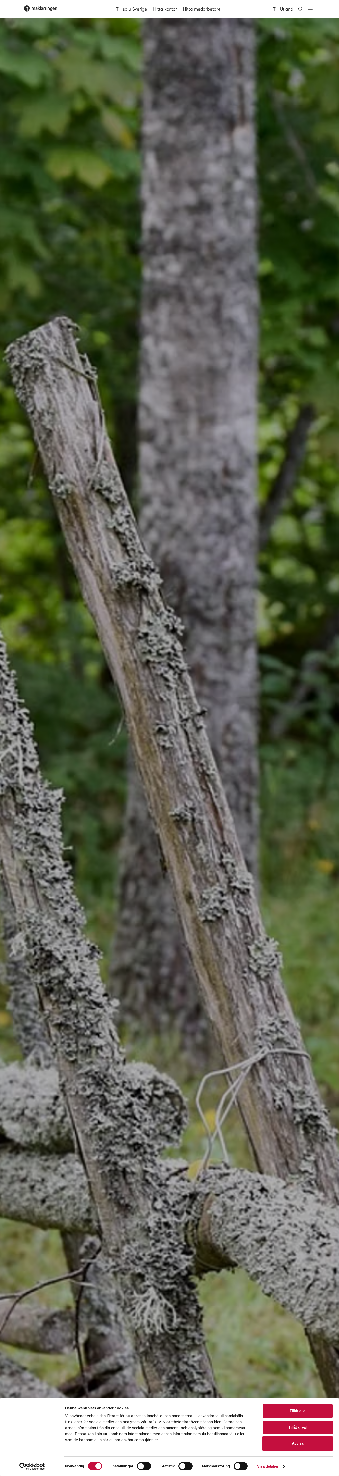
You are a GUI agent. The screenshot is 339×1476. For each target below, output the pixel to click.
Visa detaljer (268, 1466)
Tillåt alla (297, 1411)
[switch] (144, 1466)
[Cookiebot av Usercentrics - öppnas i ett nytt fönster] (32, 1466)
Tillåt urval (297, 1427)
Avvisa (298, 1443)
